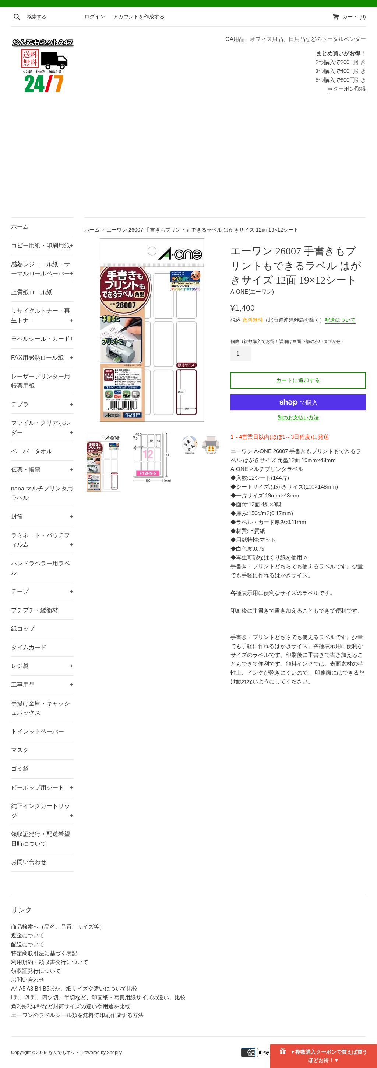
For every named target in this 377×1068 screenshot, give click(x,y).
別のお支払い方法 (298, 417)
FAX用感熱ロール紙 (42, 357)
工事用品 (42, 685)
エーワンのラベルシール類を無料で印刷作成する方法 (77, 1015)
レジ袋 (42, 666)
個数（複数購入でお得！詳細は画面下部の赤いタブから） (287, 341)
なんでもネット (64, 1052)
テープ (42, 591)
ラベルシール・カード (42, 339)
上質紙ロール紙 (31, 292)
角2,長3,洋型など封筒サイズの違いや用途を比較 (70, 1006)
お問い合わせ (28, 862)
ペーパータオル (31, 451)
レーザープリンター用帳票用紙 (40, 381)
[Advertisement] (188, 162)
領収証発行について (36, 971)
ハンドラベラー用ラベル (40, 568)
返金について (27, 935)
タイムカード (28, 647)
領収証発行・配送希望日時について (40, 839)
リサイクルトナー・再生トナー (42, 315)
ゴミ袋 (20, 769)
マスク (20, 750)
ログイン (94, 17)
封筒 (42, 516)
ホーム (20, 226)
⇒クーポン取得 (346, 89)
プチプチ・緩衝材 (34, 610)
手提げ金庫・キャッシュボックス (40, 708)
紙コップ (23, 628)
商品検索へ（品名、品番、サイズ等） (58, 926)
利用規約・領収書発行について (49, 962)
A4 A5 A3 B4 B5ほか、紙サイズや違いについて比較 (74, 988)
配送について (340, 320)
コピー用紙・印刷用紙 (42, 245)
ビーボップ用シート (42, 787)
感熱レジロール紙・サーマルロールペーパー (42, 269)
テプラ (42, 404)
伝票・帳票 (42, 470)
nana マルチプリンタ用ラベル (42, 493)
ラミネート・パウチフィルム (42, 540)
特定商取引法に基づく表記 (44, 953)
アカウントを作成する (139, 17)
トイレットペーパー (37, 731)
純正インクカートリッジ (42, 811)
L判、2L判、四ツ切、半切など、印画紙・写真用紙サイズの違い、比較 (98, 997)
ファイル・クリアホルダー (42, 428)
